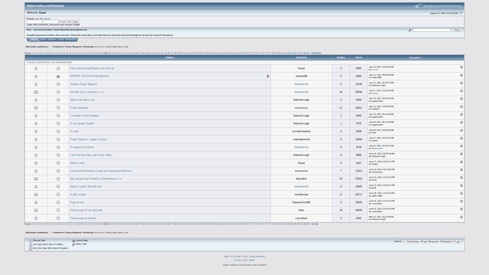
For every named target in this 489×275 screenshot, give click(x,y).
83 (288, 53)
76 (266, 53)
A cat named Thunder (82, 123)
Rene (120, 47)
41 (152, 53)
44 (162, 53)
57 (204, 53)
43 (159, 53)
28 (110, 53)
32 (123, 53)
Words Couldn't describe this (86, 186)
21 (86, 53)
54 (194, 53)
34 (129, 53)
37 (139, 53)
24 (96, 53)
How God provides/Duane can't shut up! (92, 68)
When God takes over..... (84, 99)
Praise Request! (79, 107)
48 (175, 53)
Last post (414, 57)
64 (227, 53)
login (37, 18)
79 (275, 53)
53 (191, 53)
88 (305, 53)
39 (146, 53)
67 (237, 53)
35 (133, 53)
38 (142, 53)
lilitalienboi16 (301, 84)
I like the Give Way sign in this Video (91, 155)
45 (165, 53)
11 (54, 53)
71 (250, 53)
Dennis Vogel (111, 47)
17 (73, 53)
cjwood (375, 69)
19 (80, 53)
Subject (170, 57)
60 (214, 53)
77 (269, 53)
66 (233, 53)
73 (256, 53)
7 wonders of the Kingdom (84, 115)
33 (126, 53)
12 (57, 53)
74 (259, 53)
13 (60, 53)
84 (292, 53)
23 (92, 53)
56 (201, 53)
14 (63, 53)
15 (67, 53)
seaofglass (32, 62)
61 (217, 53)
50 (181, 53)
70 (246, 53)
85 (295, 53)
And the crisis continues (83, 92)
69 (243, 53)
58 (207, 53)
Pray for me (76, 202)
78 (272, 53)
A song (74, 131)
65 (230, 53)
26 (102, 53)
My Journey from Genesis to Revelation (92, 178)
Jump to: (398, 241)
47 (172, 53)
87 (301, 53)
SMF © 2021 (242, 256)
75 (263, 53)
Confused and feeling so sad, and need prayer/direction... (102, 170)
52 (188, 53)
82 (285, 53)
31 (120, 53)
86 (298, 53)
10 (50, 53)
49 (178, 53)
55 (198, 53)
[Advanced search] (410, 30)
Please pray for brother (83, 218)
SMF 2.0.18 (229, 256)
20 (83, 53)
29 (113, 53)
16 (70, 53)
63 (224, 53)
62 (220, 53)
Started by (301, 57)
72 (253, 53)
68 (240, 53)
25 (99, 53)
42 (155, 53)
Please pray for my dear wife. (86, 210)
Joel (126, 47)
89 (308, 53)
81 (282, 53)
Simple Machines (257, 256)
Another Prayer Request (83, 84)
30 (116, 53)
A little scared (78, 194)
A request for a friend (82, 147)
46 (168, 53)
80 (279, 53)
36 (136, 53)
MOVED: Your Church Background (89, 75)
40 (149, 53)
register (46, 18)
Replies (341, 57)
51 (185, 53)
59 (211, 53)
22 (89, 53)
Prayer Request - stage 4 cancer (88, 139)
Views (358, 57)
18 (76, 53)
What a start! (77, 163)
